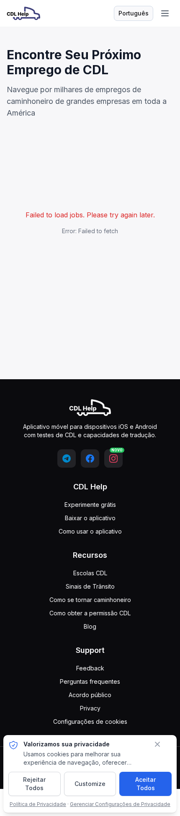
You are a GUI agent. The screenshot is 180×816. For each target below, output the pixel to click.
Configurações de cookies (90, 721)
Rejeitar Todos (34, 783)
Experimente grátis (90, 504)
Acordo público (90, 694)
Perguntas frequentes (90, 681)
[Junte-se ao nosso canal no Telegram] (66, 458)
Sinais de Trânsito (90, 586)
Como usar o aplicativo (90, 531)
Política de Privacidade (38, 804)
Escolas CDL (90, 573)
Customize (90, 783)
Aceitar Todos (145, 783)
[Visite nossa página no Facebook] (90, 458)
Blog (90, 626)
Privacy (90, 708)
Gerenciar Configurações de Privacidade (120, 804)
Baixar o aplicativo (90, 517)
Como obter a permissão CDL (90, 613)
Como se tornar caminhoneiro (90, 599)
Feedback (90, 668)
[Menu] (165, 13)
